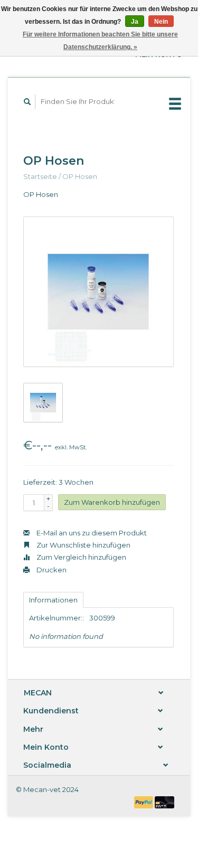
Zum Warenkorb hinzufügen (112, 502)
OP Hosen (79, 176)
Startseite (40, 176)
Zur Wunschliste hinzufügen (82, 545)
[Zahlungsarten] (144, 801)
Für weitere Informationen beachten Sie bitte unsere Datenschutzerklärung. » (100, 41)
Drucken (51, 570)
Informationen (53, 600)
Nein (161, 21)
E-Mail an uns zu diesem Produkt (91, 533)
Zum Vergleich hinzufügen (80, 557)
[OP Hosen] (98, 291)
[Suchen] (27, 101)
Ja (134, 21)
